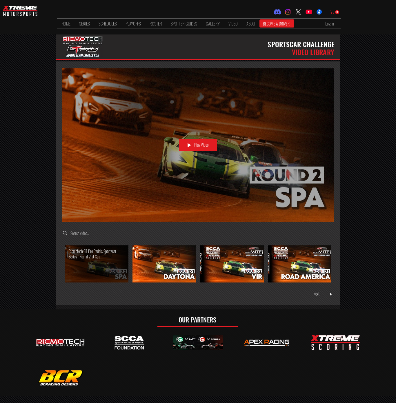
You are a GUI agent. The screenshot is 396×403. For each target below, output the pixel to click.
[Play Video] (96, 264)
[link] (335, 12)
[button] (84, 23)
